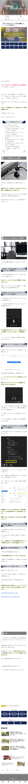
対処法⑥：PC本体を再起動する (13, 146)
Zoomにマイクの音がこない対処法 (12, 126)
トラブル (12, 705)
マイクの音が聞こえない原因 (11, 125)
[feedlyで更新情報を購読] (7, 722)
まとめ (6, 150)
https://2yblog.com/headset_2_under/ (9, 592)
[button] (25, 374)
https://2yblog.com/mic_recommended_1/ (10, 596)
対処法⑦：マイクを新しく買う (13, 148)
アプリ (3, 705)
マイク (8, 705)
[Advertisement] (14, 64)
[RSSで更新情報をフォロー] (20, 722)
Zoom (17, 705)
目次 (12, 122)
